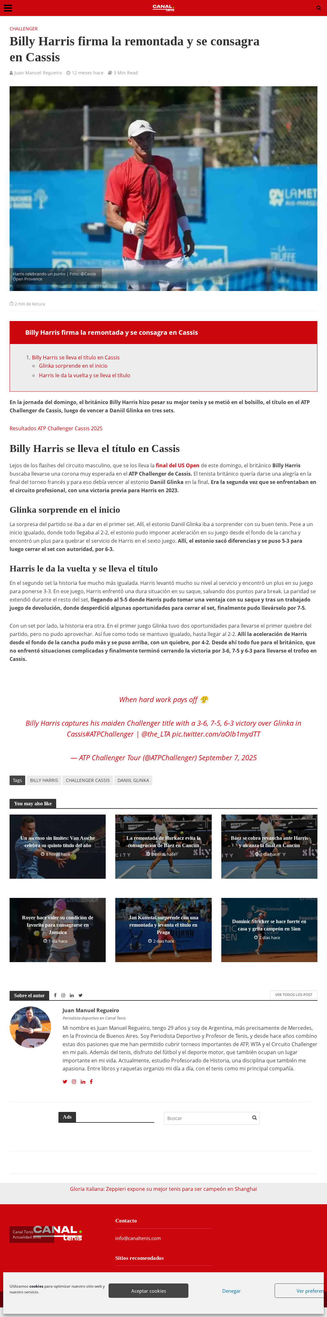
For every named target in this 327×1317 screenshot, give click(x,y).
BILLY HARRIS (44, 780)
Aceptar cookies (148, 1291)
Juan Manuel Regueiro (38, 73)
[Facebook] (91, 1082)
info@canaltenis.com (138, 1238)
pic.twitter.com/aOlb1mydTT (216, 734)
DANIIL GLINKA (133, 780)
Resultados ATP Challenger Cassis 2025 (56, 428)
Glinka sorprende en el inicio (73, 365)
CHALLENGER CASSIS (88, 780)
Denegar (231, 1291)
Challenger (24, 29)
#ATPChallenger (109, 734)
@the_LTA (155, 734)
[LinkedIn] (83, 1082)
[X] (65, 1082)
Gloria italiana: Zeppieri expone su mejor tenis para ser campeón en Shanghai (163, 1188)
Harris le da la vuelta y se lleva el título (84, 375)
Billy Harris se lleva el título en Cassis (76, 357)
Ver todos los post (293, 994)
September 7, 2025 (228, 757)
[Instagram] (74, 1082)
